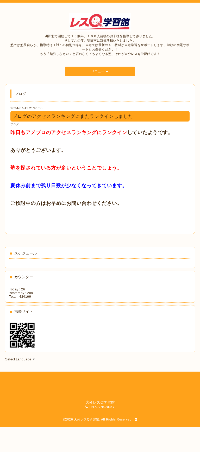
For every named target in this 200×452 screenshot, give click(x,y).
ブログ (14, 124)
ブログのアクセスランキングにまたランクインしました (72, 116)
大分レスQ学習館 (86, 419)
